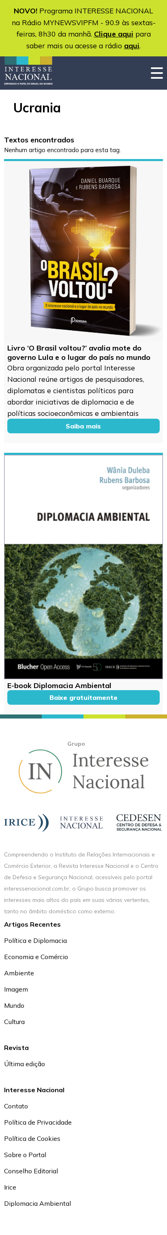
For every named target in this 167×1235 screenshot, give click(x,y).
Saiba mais (83, 426)
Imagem (16, 989)
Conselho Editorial (31, 1171)
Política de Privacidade (38, 1122)
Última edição (24, 1064)
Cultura (14, 1022)
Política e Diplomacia (35, 940)
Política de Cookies (32, 1138)
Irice (10, 1187)
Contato (16, 1106)
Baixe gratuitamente (83, 697)
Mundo (14, 1005)
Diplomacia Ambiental (37, 1203)
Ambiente (19, 973)
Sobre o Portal (25, 1155)
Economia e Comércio (36, 957)
